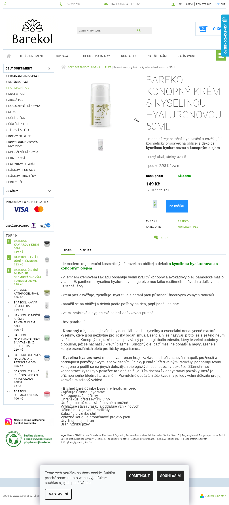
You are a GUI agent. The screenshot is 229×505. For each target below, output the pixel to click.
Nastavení (58, 494)
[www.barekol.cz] (43, 31)
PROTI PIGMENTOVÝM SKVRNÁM (23, 144)
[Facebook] (5, 4)
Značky (12, 191)
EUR (223, 4)
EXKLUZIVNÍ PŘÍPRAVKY (24, 105)
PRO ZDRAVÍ (16, 158)
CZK (217, 4)
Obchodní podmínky (94, 56)
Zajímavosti (187, 56)
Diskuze (85, 250)
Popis (68, 250)
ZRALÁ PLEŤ (16, 99)
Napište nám (157, 56)
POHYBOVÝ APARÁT (21, 164)
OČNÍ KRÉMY (16, 118)
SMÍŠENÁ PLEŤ (18, 81)
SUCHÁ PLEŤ (17, 93)
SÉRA (11, 112)
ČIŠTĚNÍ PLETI (18, 124)
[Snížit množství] (155, 206)
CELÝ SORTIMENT (32, 56)
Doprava (61, 56)
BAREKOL (184, 221)
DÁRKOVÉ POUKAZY (22, 170)
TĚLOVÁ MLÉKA (19, 130)
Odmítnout (139, 476)
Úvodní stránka (9, 56)
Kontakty (128, 56)
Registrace (203, 4)
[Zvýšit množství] (155, 202)
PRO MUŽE (15, 182)
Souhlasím (170, 476)
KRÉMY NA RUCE (19, 136)
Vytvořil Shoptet (215, 496)
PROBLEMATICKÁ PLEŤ (23, 75)
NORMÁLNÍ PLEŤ (19, 87)
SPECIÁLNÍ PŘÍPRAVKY (23, 152)
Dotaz (164, 238)
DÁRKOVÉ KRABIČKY (22, 176)
